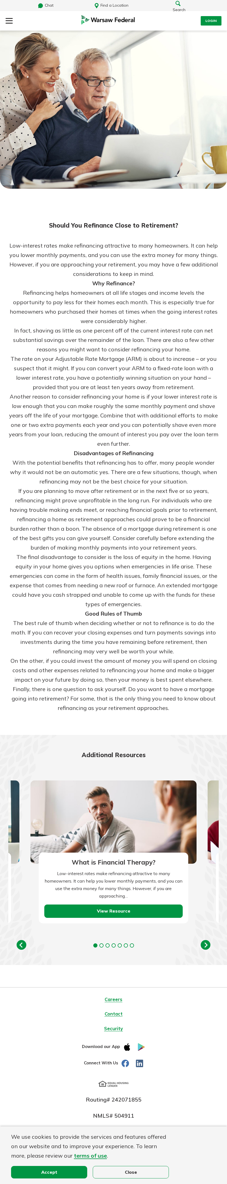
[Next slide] (205, 945)
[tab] (95, 945)
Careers (113, 999)
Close (131, 1172)
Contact (114, 1014)
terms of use (90, 1155)
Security (113, 1028)
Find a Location (114, 5)
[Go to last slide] (21, 945)
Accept (49, 1172)
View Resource (113, 911)
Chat (49, 5)
